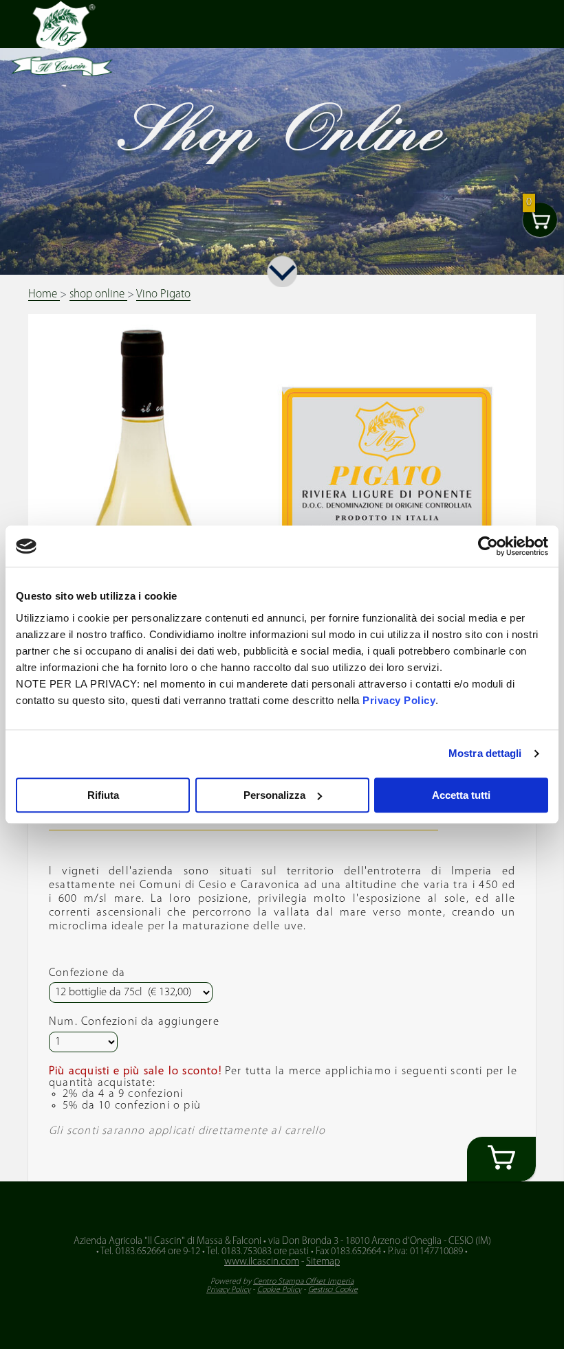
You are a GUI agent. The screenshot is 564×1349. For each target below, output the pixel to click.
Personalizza (274, 795)
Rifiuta (103, 795)
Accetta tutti (461, 795)
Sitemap (323, 1262)
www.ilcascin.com (261, 1262)
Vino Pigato (163, 294)
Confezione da (87, 973)
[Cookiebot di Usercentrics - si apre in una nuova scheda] (488, 546)
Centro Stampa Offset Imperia (303, 1282)
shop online (98, 294)
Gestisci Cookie (333, 1290)
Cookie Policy (279, 1290)
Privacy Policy (398, 700)
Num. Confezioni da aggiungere (134, 1022)
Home (44, 294)
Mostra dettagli (485, 753)
